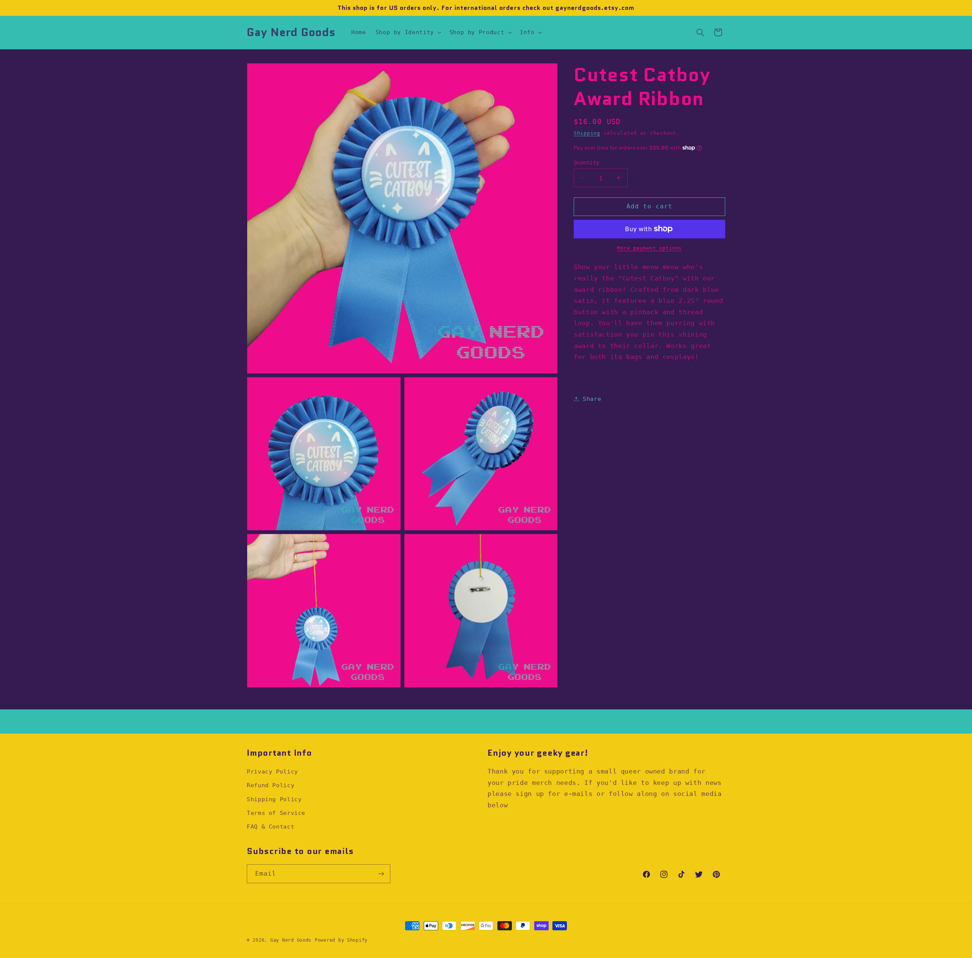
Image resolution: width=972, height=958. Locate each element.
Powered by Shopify (341, 940)
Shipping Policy (274, 799)
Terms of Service (276, 813)
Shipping (587, 133)
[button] (408, 32)
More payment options (649, 248)
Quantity (586, 162)
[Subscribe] (381, 873)
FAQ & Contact (270, 826)
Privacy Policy (272, 771)
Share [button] (592, 398)
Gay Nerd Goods (290, 940)
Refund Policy (270, 785)
